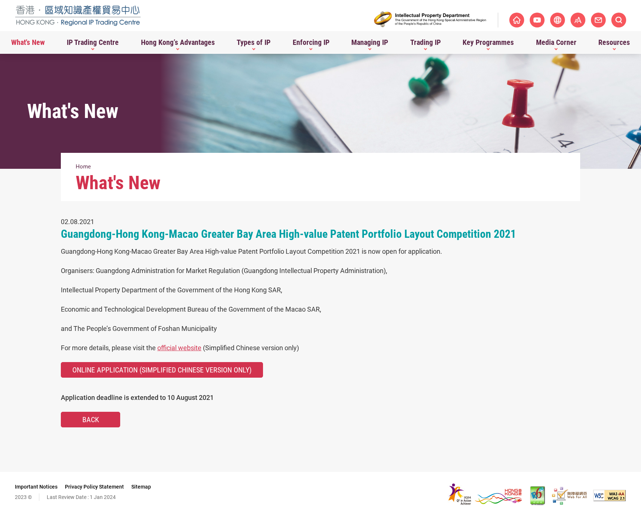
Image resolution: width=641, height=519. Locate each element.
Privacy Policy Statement (94, 487)
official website (179, 348)
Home (83, 166)
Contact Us (598, 20)
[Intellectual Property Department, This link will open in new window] (430, 19)
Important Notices (36, 487)
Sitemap (141, 487)
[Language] (557, 20)
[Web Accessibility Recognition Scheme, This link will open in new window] (569, 495)
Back (90, 419)
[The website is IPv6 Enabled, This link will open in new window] (538, 496)
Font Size (578, 20)
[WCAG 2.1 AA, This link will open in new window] (609, 495)
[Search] (618, 20)
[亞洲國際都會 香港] (485, 495)
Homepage (516, 20)
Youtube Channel (537, 20)
